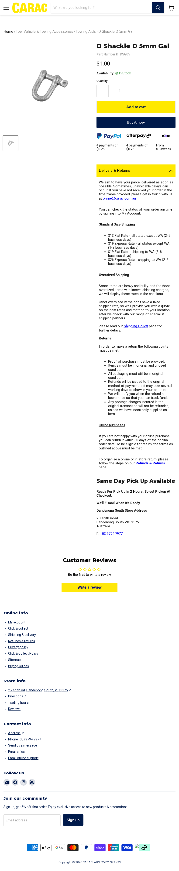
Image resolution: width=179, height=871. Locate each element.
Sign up (73, 820)
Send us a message (22, 745)
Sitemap (14, 660)
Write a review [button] (90, 587)
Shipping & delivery (22, 635)
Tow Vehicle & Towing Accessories (44, 31)
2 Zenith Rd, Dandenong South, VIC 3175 (38, 690)
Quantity (102, 81)
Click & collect (18, 628)
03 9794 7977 (112, 534)
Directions (15, 696)
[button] (171, 8)
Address (14, 733)
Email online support (23, 758)
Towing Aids (86, 31)
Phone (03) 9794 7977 (24, 739)
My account (16, 622)
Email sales (16, 752)
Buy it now (136, 122)
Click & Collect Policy (23, 653)
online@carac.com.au (119, 198)
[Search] (158, 7)
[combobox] (101, 7)
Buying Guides (18, 666)
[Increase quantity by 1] (137, 91)
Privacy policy (18, 647)
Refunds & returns (21, 641)
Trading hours (18, 702)
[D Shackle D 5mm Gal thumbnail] (10, 143)
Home (8, 31)
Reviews (14, 709)
